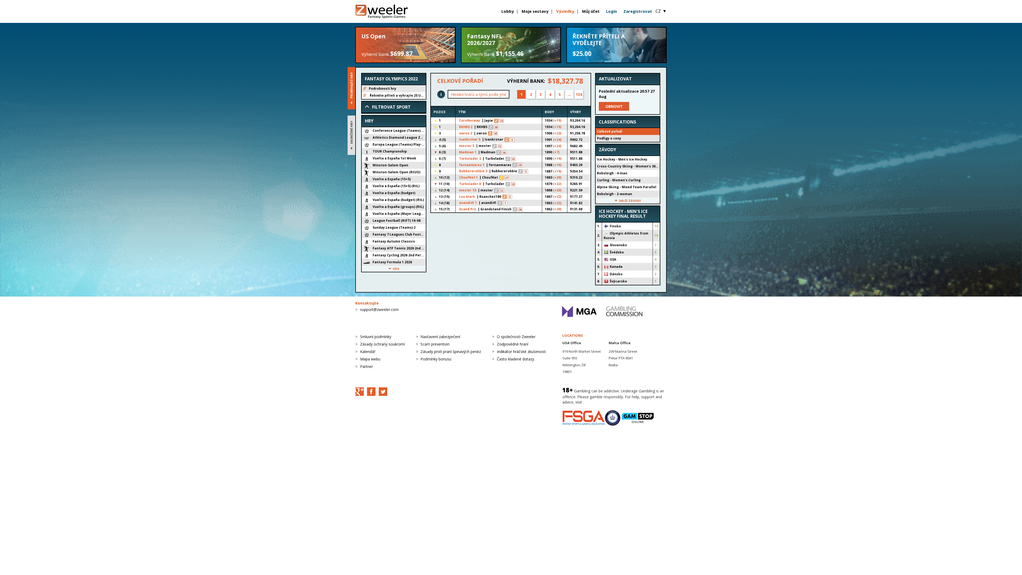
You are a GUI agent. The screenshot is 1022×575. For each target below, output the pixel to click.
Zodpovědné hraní (512, 344)
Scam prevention (435, 344)
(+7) (556, 152)
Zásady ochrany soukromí (382, 344)
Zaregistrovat (637, 11)
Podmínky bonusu (436, 359)
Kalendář (368, 351)
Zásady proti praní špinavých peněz (451, 351)
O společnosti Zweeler (516, 336)
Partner (366, 366)
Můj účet (591, 11)
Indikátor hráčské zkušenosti (521, 351)
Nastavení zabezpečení (440, 336)
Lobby (507, 11)
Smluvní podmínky (375, 336)
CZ (661, 11)
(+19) (557, 120)
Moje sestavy (535, 11)
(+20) (557, 190)
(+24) (557, 139)
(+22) (557, 184)
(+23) (557, 133)
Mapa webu (370, 359)
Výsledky (565, 11)
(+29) (557, 177)
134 (579, 94)
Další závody (630, 201)
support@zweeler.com (379, 309)
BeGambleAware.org (603, 402)
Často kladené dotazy (515, 359)
